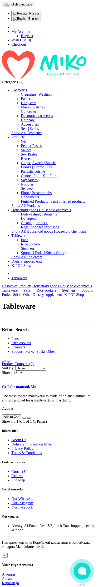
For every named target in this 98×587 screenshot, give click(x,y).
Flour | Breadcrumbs (36, 193)
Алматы (8, 574)
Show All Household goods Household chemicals (48, 231)
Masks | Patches (33, 107)
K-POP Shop (21, 266)
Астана (8, 579)
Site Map (18, 480)
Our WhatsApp (22, 499)
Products (17, 137)
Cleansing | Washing (36, 94)
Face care (28, 99)
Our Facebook (22, 507)
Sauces (26, 150)
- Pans (25, 290)
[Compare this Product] (29, 418)
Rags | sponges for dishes (40, 227)
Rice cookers (30, 244)
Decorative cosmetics (37, 116)
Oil (23, 141)
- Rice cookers (44, 290)
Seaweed (27, 188)
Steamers (27, 248)
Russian (34, 13)
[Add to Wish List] (24, 418)
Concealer (28, 111)
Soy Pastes (29, 154)
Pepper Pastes (31, 146)
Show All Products (25, 206)
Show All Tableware (26, 257)
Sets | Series (30, 129)
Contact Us (19, 472)
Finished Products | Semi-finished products (53, 201)
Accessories (30, 124)
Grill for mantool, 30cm (20, 387)
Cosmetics (19, 90)
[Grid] (8, 361)
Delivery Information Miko (31, 444)
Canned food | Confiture (39, 176)
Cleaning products (34, 223)
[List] (4, 361)
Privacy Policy (22, 448)
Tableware (19, 236)
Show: (7, 373)
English (33, 18)
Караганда (10, 583)
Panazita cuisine (33, 171)
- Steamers (66, 290)
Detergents (29, 218)
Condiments (30, 197)
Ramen (26, 159)
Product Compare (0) (18, 364)
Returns (17, 476)
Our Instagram (22, 503)
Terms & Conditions (26, 453)
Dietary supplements (26, 261)
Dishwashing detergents (39, 214)
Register (27, 36)
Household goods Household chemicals (41, 210)
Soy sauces (29, 180)
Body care (28, 103)
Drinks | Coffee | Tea (36, 167)
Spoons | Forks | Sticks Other (42, 253)
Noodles (27, 184)
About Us (18, 440)
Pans (24, 240)
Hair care (28, 120)
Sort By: (8, 368)
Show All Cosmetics (26, 133)
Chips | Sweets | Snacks (38, 163)
